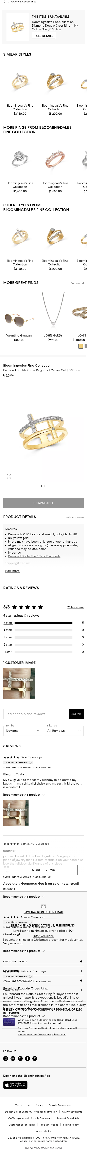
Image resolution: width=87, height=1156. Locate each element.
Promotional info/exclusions (34, 1034)
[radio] (81, 346)
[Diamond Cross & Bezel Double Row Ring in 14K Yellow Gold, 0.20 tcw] (20, 81)
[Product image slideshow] (43, 437)
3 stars (8, 637)
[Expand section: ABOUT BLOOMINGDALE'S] (43, 980)
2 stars (8, 644)
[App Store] (15, 1085)
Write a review (75, 607)
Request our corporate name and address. (43, 1141)
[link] (20, 110)
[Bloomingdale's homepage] (4, 1)
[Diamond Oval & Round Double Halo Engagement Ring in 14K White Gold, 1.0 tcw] (20, 159)
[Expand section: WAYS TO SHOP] (43, 990)
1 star (8, 652)
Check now (59, 1034)
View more (12, 571)
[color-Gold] (81, 346)
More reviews (43, 870)
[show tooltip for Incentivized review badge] (29, 762)
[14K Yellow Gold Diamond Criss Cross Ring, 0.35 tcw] (55, 81)
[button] (43, 437)
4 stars (8, 630)
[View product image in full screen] (8, 476)
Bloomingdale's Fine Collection (53, 22)
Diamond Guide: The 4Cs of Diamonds (34, 556)
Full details (44, 36)
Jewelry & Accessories (23, 1)
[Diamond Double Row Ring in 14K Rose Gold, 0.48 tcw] (55, 159)
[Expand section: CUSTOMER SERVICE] (43, 961)
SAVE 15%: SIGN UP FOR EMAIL (44, 912)
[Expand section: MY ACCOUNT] (43, 971)
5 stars (8, 623)
